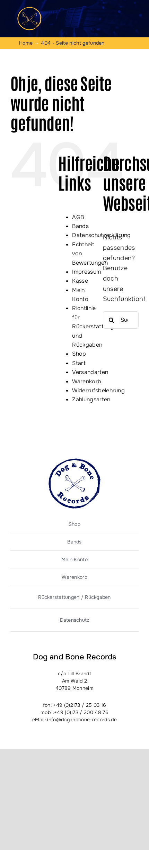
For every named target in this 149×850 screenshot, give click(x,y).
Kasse (80, 280)
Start (79, 363)
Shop (79, 353)
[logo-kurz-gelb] (29, 10)
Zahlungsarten (91, 399)
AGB (78, 217)
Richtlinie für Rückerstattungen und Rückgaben (96, 326)
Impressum (86, 271)
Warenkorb (86, 381)
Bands (80, 226)
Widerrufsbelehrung (98, 390)
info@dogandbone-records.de (81, 719)
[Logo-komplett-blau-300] (74, 461)
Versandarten (90, 372)
